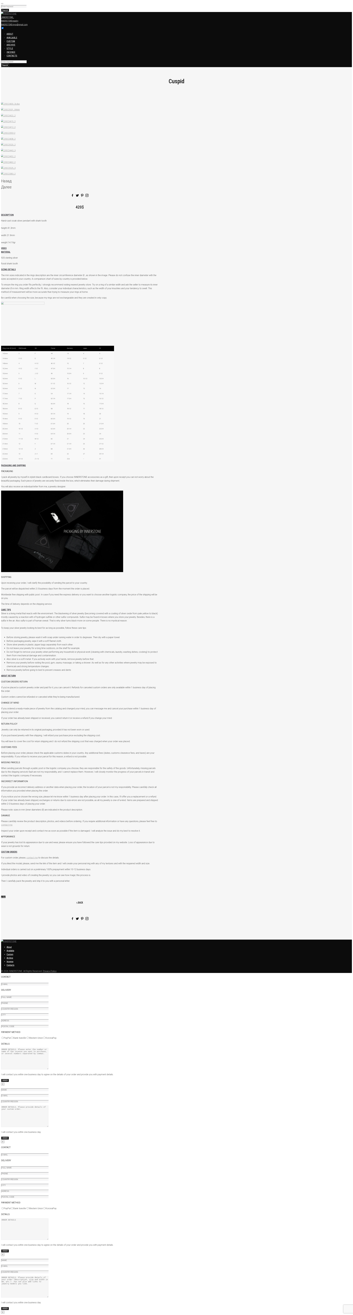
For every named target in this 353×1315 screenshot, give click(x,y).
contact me (6, 825)
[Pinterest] (82, 195)
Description (7, 215)
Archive (10, 958)
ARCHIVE (11, 45)
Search (5, 10)
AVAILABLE (12, 37)
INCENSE (11, 52)
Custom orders (9, 852)
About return (8, 675)
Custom (10, 954)
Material (5, 252)
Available (10, 950)
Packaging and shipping (13, 465)
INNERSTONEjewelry (9, 21)
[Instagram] (87, 195)
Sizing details (8, 269)
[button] (3, 897)
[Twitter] (77, 195)
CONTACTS (12, 55)
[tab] (79, 215)
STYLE (10, 48)
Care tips (6, 609)
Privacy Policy (50, 971)
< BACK (79, 902)
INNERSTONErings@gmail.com (14, 24)
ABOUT (10, 34)
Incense (10, 961)
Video (4, 248)
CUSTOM (11, 41)
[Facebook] (72, 195)
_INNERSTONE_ (7, 17)
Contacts (10, 965)
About (9, 947)
